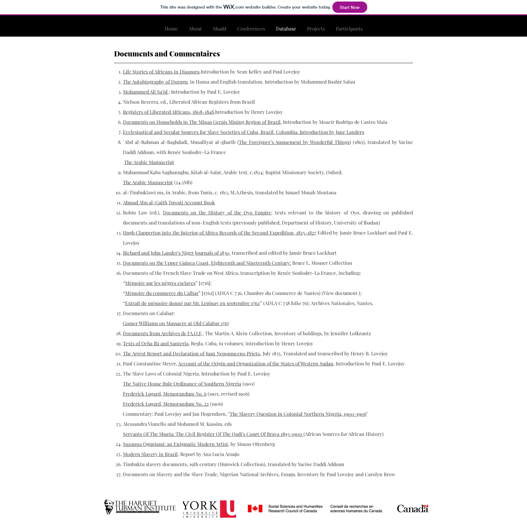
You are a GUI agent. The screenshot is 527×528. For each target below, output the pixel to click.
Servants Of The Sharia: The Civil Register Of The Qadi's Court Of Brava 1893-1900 (213, 434)
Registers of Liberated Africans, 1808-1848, (169, 112)
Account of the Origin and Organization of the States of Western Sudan (255, 363)
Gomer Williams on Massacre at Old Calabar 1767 (176, 323)
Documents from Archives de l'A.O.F (162, 333)
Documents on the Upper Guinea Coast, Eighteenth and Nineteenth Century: (207, 263)
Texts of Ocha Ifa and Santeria (155, 343)
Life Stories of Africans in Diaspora (161, 71)
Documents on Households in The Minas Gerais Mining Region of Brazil (202, 122)
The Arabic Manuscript (149, 162)
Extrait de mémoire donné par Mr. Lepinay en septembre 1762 (192, 303)
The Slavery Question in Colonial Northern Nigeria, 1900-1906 (298, 414)
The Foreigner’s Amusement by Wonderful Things (294, 142)
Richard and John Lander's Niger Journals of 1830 (176, 253)
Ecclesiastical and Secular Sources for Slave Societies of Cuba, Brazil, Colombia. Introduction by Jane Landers (243, 132)
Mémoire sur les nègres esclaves (160, 283)
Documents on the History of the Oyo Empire (217, 212)
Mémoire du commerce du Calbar (162, 293)
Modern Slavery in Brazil (150, 454)
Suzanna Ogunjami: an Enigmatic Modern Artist (175, 444)
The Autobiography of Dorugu (155, 81)
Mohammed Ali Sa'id (146, 91)
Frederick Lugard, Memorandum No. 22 (166, 403)
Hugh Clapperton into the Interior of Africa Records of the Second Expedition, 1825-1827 (219, 232)
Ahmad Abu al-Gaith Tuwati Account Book (169, 202)
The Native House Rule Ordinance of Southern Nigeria (182, 383)
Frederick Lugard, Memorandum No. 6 (164, 393)
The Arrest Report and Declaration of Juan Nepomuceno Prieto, (192, 353)
